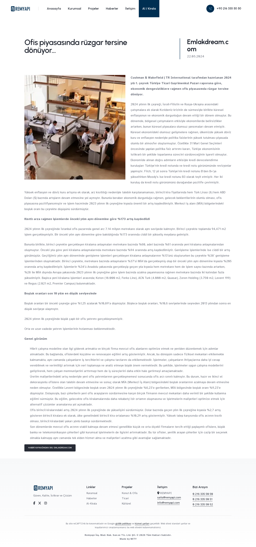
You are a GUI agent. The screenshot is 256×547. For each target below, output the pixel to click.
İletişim (130, 8)
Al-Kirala (91, 503)
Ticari (125, 498)
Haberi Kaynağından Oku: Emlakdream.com (50, 448)
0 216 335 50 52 (203, 504)
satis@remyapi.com (169, 497)
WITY (133, 539)
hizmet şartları (142, 523)
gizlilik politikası (123, 523)
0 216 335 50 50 (203, 494)
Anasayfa (54, 8)
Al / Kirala (149, 8)
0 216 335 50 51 (202, 499)
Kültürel (126, 503)
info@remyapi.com (168, 502)
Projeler (93, 8)
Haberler (112, 8)
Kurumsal (74, 8)
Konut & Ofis (130, 493)
